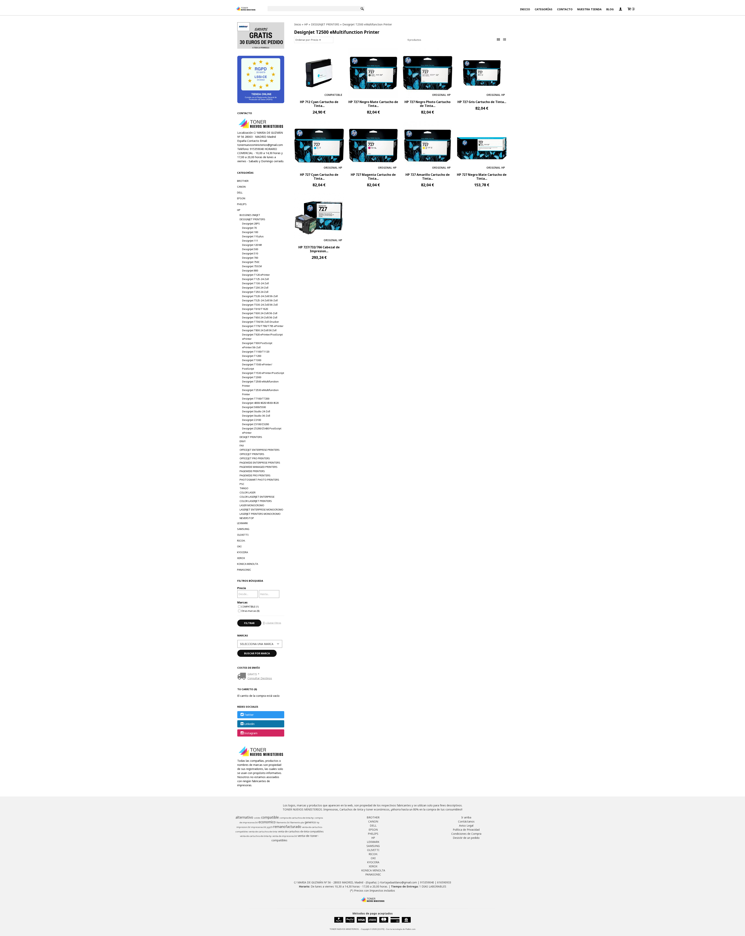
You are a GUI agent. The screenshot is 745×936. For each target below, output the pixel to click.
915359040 (427, 882)
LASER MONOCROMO (252, 505)
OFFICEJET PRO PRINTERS (255, 458)
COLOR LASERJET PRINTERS (256, 501)
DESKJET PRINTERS (251, 437)
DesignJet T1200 (251, 356)
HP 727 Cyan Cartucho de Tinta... (319, 176)
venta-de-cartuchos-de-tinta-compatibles (301, 831)
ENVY (243, 441)
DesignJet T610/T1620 (255, 309)
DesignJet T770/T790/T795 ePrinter (262, 326)
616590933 (444, 882)
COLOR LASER (248, 492)
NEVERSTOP (247, 518)
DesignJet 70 (249, 228)
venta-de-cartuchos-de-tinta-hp (256, 836)
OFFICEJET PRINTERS (252, 454)
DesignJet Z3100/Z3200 (255, 424)
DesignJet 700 (250, 257)
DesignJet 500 (250, 249)
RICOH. (241, 540)
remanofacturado (287, 826)
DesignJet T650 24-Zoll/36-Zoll (259, 317)
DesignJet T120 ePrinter (256, 274)
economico (267, 822)
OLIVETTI (243, 534)
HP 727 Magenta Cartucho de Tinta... (373, 176)
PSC (242, 484)
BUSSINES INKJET (250, 215)
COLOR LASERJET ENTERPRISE (257, 496)
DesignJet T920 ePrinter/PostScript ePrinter (262, 337)
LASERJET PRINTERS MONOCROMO (260, 514)
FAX (242, 445)
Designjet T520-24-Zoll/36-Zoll (260, 296)
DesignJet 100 (250, 232)
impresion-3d (243, 827)
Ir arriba (466, 817)
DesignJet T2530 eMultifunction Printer (260, 392)
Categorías (543, 9)
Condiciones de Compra (466, 833)
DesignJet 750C (251, 262)
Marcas (242, 602)
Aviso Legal (466, 825)
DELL (240, 192)
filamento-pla (297, 822)
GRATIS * (253, 674)
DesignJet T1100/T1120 (255, 351)
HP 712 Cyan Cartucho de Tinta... (319, 104)
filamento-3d (282, 822)
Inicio (525, 9)
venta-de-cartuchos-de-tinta (263, 831)
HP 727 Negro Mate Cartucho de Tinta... (373, 104)
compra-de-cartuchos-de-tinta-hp (297, 817)
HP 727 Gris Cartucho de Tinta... (481, 102)
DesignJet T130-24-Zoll (255, 283)
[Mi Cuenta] (620, 9)
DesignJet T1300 (251, 360)
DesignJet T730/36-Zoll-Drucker (260, 321)
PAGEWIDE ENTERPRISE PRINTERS (260, 462)
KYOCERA (242, 552)
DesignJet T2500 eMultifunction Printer (260, 383)
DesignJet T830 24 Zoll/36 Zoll (259, 330)
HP (238, 210)
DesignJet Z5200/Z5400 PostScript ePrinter (261, 430)
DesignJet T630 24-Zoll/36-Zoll (259, 313)
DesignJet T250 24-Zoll (255, 292)
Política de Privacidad (466, 829)
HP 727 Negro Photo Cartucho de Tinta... (427, 104)
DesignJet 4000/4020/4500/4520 (260, 403)
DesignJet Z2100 (251, 420)
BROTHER (243, 181)
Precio (241, 588)
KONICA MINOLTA (247, 564)
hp (318, 822)
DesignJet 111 (250, 240)
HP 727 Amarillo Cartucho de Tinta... (427, 176)
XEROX (241, 558)
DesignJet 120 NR (252, 245)
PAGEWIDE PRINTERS (252, 471)
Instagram (250, 733)
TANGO (244, 488)
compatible (270, 817)
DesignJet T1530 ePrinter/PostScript (263, 373)
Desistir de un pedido (466, 838)
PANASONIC (244, 569)
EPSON (241, 198)
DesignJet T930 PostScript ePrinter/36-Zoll (257, 345)
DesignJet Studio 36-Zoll (256, 415)
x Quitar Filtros (273, 622)
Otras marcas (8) (250, 610)
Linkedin (249, 724)
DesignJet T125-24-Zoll (255, 279)
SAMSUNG (243, 529)
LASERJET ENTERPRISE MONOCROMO (261, 509)
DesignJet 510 (250, 253)
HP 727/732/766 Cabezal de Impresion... (319, 249)
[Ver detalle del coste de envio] (242, 676)
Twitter (249, 715)
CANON (241, 186)
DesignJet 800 (250, 270)
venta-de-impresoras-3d (284, 836)
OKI (239, 546)
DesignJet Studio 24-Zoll (256, 411)
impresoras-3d (258, 827)
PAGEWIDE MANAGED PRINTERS (258, 467)
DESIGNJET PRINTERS (252, 219)
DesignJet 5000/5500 (254, 407)
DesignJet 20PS (251, 223)
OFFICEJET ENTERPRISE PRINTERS (260, 450)
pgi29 (269, 827)
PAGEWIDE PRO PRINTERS (255, 475)
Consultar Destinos (260, 678)
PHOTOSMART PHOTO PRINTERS (259, 479)
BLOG (610, 9)
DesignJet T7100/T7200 (255, 398)
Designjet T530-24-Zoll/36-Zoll (260, 304)
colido (257, 817)
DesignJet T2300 (251, 377)
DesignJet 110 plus (253, 236)
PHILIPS (242, 204)
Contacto (565, 9)
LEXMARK (242, 523)
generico (310, 822)
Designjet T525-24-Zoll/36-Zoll (260, 300)
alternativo (244, 817)
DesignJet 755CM (252, 266)
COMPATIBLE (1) (250, 606)
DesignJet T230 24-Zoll (255, 287)
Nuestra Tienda (589, 9)
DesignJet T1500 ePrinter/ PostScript (257, 366)
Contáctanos (466, 821)
